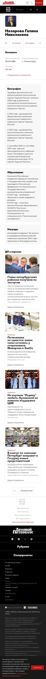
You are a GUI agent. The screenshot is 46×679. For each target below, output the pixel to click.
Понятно (37, 667)
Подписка (8, 572)
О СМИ (7, 566)
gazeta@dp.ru (10, 600)
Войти (39, 3)
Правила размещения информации (23, 522)
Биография (30, 43)
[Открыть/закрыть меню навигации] (27, 2)
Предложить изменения (19, 75)
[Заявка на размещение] (37, 9)
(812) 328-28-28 (10, 593)
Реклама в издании (12, 575)
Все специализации (23, 515)
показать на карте (11, 587)
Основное (16, 43)
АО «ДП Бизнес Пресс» (13, 562)
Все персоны (23, 512)
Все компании (23, 508)
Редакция (8, 569)
